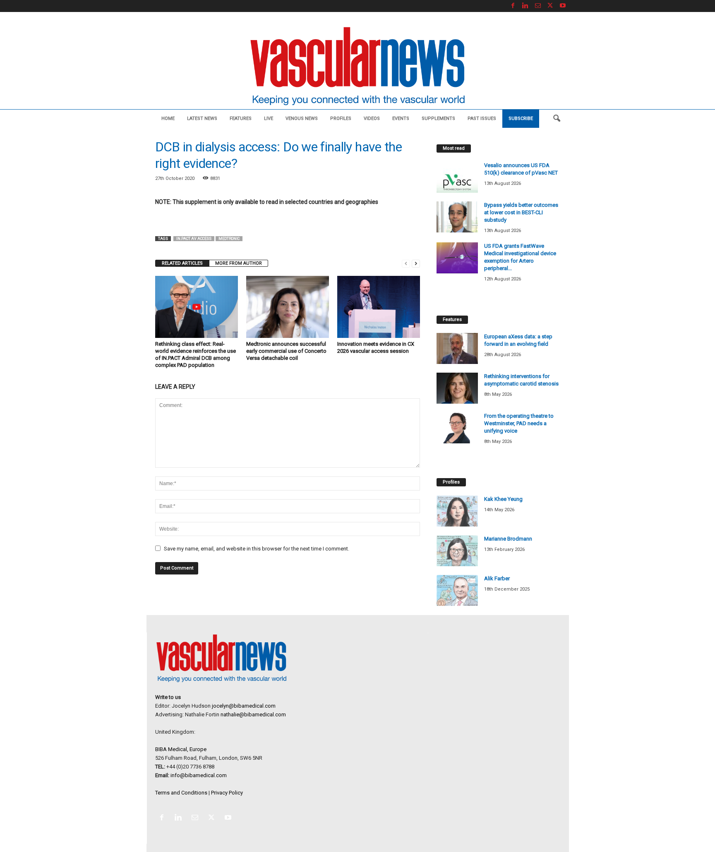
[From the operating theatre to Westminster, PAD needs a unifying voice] (457, 427)
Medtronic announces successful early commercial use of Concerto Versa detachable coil (286, 351)
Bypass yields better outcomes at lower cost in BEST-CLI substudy (521, 212)
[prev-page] (406, 263)
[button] (556, 119)
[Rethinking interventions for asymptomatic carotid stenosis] (457, 388)
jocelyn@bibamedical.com (244, 706)
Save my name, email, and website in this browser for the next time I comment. (256, 549)
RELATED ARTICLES (182, 263)
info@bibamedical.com (198, 775)
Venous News (302, 118)
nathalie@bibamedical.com (253, 714)
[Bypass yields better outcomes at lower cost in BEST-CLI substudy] (457, 216)
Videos (372, 118)
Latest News (202, 118)
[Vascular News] (357, 66)
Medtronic (229, 239)
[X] (550, 6)
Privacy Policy (227, 793)
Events (400, 118)
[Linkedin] (525, 6)
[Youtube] (563, 6)
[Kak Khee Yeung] (457, 511)
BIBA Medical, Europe (180, 749)
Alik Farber (497, 578)
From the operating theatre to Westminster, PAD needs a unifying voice (519, 423)
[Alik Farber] (457, 590)
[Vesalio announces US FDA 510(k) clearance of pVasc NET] (457, 177)
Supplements (438, 118)
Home (168, 118)
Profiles (340, 118)
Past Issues (482, 118)
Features (241, 118)
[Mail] (538, 6)
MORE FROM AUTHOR (238, 263)
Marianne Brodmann (508, 539)
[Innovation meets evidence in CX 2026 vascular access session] (378, 307)
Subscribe (521, 118)
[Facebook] (513, 6)
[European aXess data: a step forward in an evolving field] (457, 348)
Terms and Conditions (181, 793)
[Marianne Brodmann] (457, 550)
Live (268, 118)
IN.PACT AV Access (193, 239)
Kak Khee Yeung (503, 499)
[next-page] (416, 263)
